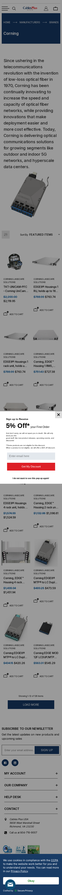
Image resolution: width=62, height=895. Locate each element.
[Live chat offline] (10, 884)
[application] (31, 874)
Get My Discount (31, 466)
